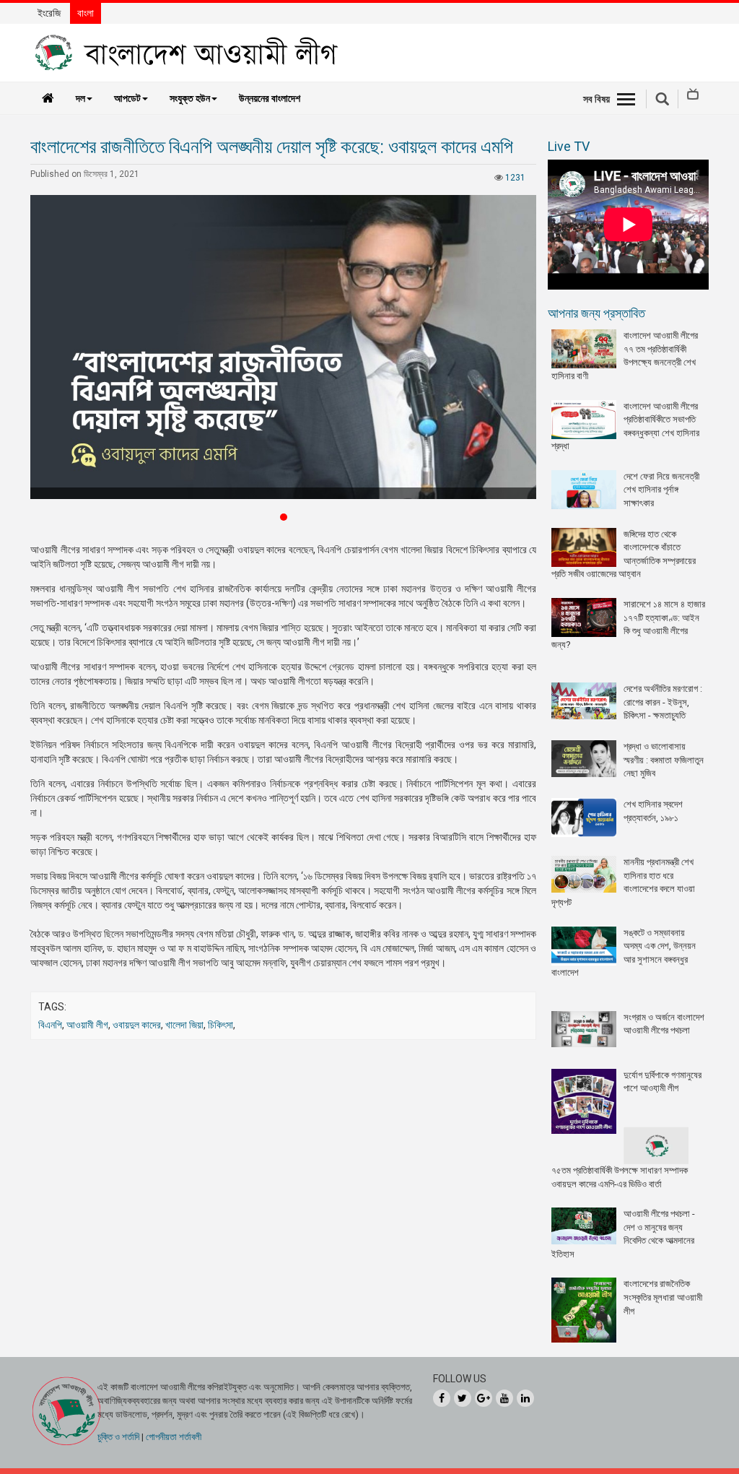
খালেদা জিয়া (184, 1025)
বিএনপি (50, 1025)
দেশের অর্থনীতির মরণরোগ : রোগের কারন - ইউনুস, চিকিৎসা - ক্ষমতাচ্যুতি (663, 702)
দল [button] (80, 98)
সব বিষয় (596, 99)
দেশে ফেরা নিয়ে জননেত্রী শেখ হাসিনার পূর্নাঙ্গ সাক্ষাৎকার (661, 489)
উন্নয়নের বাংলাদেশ (269, 98)
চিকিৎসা (220, 1025)
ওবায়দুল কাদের (137, 1025)
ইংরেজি (49, 13)
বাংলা (85, 13)
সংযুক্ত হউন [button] (190, 98)
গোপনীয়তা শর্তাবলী (173, 1436)
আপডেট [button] (127, 98)
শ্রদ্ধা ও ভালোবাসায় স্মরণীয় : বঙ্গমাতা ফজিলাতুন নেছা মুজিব (664, 760)
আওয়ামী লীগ (87, 1025)
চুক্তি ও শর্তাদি (118, 1436)
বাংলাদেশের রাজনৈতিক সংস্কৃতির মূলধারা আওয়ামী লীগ (663, 1297)
